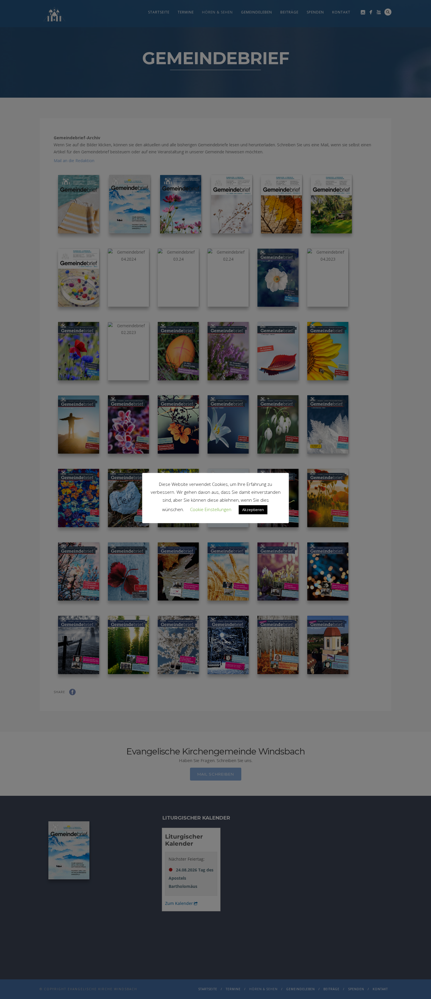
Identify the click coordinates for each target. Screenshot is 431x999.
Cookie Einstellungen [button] (210, 509)
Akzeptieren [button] (253, 509)
